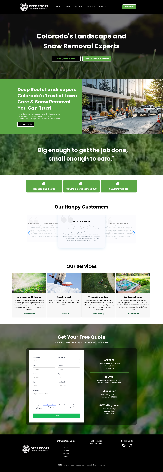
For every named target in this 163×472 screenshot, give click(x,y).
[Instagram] (130, 445)
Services (78, 7)
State (35, 382)
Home (58, 7)
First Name (36, 357)
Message (36, 390)
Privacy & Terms (96, 443)
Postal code (62, 382)
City (59, 374)
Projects (91, 7)
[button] (134, 233)
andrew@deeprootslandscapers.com (110, 382)
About (68, 7)
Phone (60, 365)
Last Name (61, 357)
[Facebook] (123, 445)
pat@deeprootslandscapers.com (110, 380)
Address (36, 374)
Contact (103, 7)
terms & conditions (49, 405)
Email (35, 365)
